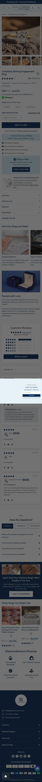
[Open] (6, 776)
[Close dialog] (41, 379)
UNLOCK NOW (31, 395)
